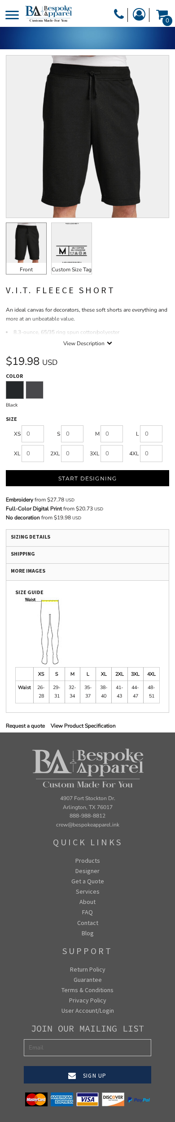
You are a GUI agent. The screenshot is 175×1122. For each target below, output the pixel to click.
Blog (88, 933)
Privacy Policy (87, 1000)
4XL (134, 453)
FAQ (87, 912)
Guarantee (88, 980)
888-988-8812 (87, 815)
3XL (95, 453)
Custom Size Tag (72, 269)
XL (17, 453)
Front (26, 269)
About (87, 902)
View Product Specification (83, 725)
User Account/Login (87, 1010)
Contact (87, 923)
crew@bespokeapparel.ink (87, 824)
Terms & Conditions (87, 990)
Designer (87, 871)
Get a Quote (87, 881)
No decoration (23, 517)
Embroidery (19, 499)
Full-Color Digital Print (34, 508)
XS (17, 433)
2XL (55, 453)
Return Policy (87, 969)
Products (87, 860)
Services (88, 891)
